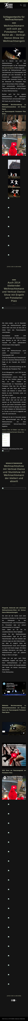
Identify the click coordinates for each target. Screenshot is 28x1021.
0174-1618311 (17, 1)
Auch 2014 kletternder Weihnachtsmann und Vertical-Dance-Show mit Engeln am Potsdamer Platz (14, 291)
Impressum (17, 1018)
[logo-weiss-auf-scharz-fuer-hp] (11, 5)
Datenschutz (22, 1018)
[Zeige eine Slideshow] (14, 266)
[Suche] (20, 5)
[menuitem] (20, 5)
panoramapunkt (9, 68)
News (14, 23)
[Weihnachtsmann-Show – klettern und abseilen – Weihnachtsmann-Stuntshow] (14, 440)
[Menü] (24, 5)
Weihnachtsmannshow (14, 463)
